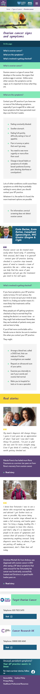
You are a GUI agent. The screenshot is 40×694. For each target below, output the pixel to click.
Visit (21, 616)
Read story (10, 472)
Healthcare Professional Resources (15, 684)
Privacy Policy (8, 681)
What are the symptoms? (13, 54)
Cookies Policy (20, 678)
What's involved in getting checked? (17, 58)
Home (9, 9)
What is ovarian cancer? (12, 50)
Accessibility (7, 678)
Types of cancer (17, 9)
